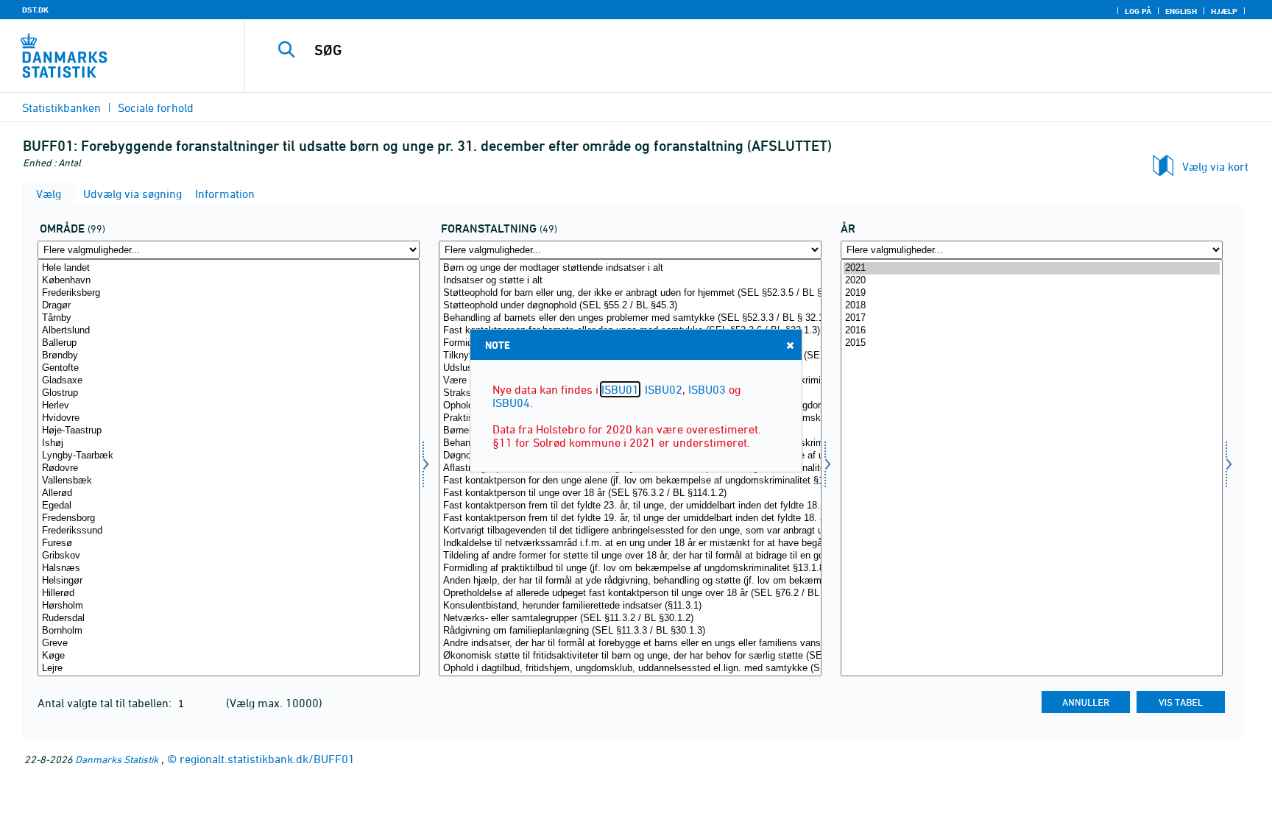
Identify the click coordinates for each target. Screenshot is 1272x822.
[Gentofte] (228, 368)
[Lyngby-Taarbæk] (228, 456)
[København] (228, 280)
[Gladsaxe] (228, 381)
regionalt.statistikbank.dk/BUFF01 (267, 758)
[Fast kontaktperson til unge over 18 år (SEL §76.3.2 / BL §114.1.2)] (630, 493)
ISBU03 (707, 389)
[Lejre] (228, 668)
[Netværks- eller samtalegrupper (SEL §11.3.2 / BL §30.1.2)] (630, 618)
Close (789, 345)
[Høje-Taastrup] (228, 431)
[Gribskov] (228, 556)
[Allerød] (228, 493)
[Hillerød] (228, 593)
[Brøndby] (228, 356)
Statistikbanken (61, 107)
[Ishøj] (228, 443)
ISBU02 (663, 389)
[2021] (1032, 268)
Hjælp (1224, 11)
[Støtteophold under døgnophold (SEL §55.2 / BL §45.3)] (630, 306)
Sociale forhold (156, 107)
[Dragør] (228, 306)
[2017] (1032, 318)
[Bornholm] (228, 631)
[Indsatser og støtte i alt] (630, 280)
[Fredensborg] (228, 518)
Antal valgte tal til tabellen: (106, 702)
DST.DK (35, 9)
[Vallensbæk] (228, 481)
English (1181, 11)
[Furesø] (228, 543)
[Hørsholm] (228, 606)
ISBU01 (620, 389)
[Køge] (228, 656)
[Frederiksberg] (228, 293)
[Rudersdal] (228, 618)
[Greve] (228, 643)
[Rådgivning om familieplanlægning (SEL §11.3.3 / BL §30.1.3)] (630, 631)
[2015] (1032, 343)
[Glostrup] (228, 393)
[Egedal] (228, 506)
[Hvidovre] (228, 418)
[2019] (1032, 293)
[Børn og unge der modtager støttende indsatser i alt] (630, 268)
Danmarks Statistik (116, 759)
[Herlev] (228, 406)
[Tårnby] (228, 318)
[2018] (1032, 306)
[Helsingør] (228, 581)
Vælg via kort (1215, 166)
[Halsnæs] (228, 568)
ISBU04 (511, 402)
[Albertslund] (228, 331)
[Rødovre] (228, 468)
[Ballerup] (228, 343)
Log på (1138, 11)
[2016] (1032, 331)
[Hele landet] (228, 268)
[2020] (1032, 280)
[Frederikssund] (228, 531)
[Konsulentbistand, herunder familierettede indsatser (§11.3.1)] (630, 606)
